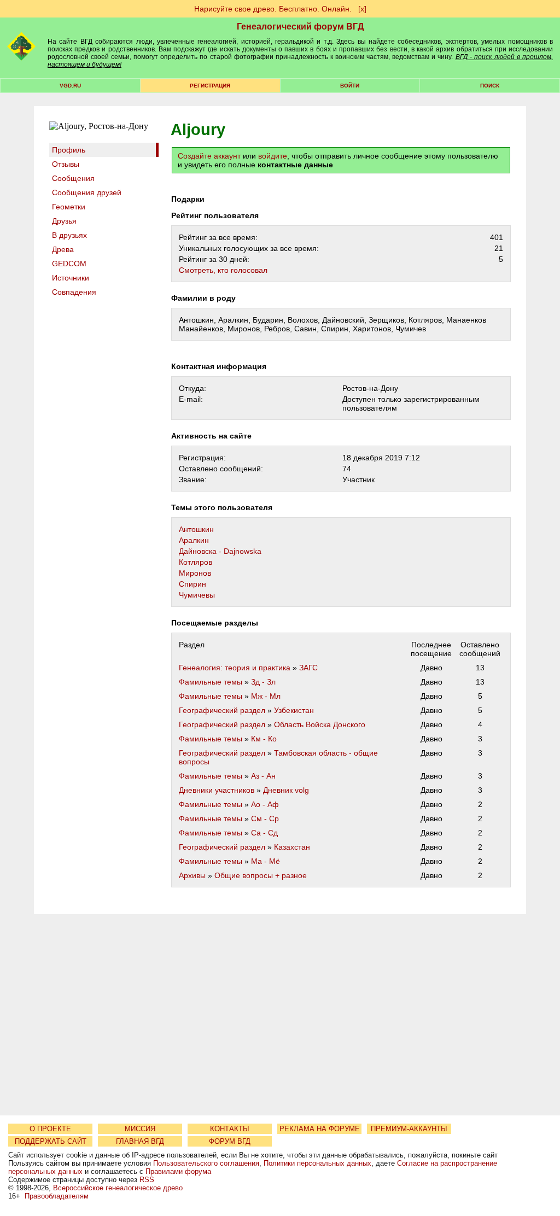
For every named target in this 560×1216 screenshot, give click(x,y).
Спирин (192, 584)
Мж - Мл (266, 696)
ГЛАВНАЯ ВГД (140, 1141)
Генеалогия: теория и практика (234, 667)
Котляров (195, 562)
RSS (146, 1180)
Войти (349, 86)
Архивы (192, 875)
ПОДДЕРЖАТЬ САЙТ (50, 1141)
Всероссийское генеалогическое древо (118, 1188)
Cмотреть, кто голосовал (223, 270)
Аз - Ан (263, 775)
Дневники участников (216, 790)
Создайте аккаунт (209, 155)
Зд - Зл (263, 681)
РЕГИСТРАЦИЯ (210, 86)
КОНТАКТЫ (229, 1129)
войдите (272, 155)
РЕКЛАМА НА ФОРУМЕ (319, 1129)
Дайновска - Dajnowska (220, 551)
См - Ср (265, 818)
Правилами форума (178, 1171)
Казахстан (292, 847)
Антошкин (196, 529)
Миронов (195, 573)
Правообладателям (57, 1196)
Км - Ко (264, 738)
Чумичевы (197, 595)
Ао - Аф (265, 804)
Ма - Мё (265, 861)
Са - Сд (264, 832)
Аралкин (194, 540)
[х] (362, 8)
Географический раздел (222, 710)
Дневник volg (286, 790)
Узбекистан (294, 710)
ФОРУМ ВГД (229, 1141)
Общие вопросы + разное (260, 875)
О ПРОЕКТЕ (50, 1129)
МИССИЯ (140, 1129)
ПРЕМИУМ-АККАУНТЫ (409, 1129)
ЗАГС (308, 667)
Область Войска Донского (319, 724)
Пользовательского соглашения (206, 1163)
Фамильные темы (210, 681)
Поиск (489, 86)
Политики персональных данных (317, 1163)
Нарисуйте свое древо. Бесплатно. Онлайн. (273, 8)
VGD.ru (70, 86)
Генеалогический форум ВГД (300, 26)
